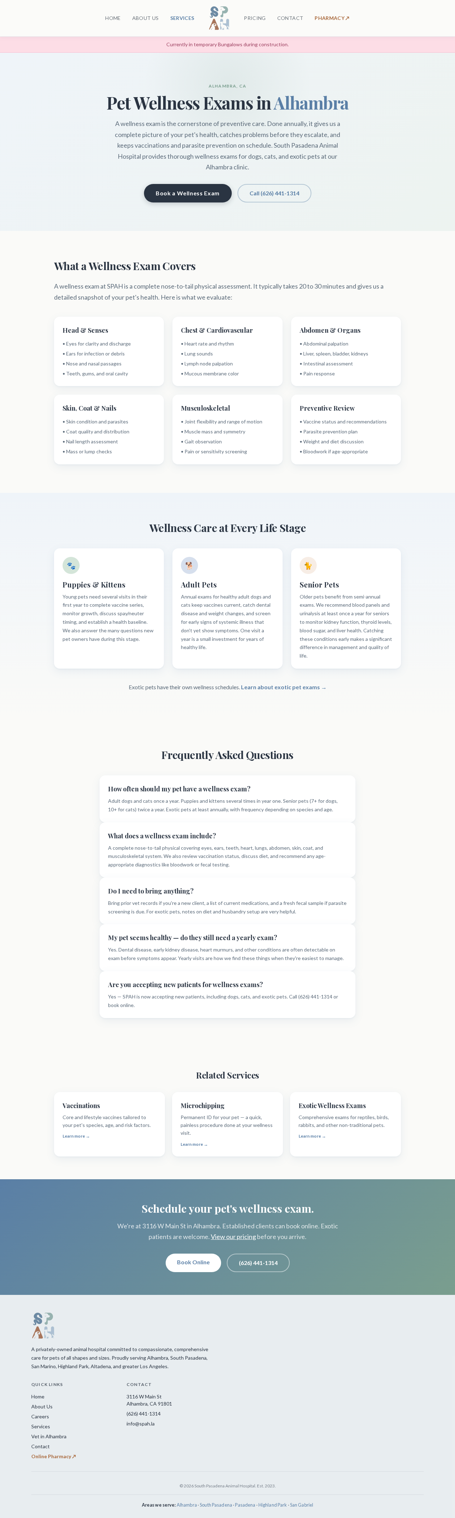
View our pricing (233, 1236)
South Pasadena (216, 1505)
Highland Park (272, 1505)
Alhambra (187, 1505)
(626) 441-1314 (258, 1262)
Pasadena (245, 1505)
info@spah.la (141, 1424)
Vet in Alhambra (48, 1436)
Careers (40, 1416)
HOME (113, 18)
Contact (40, 1446)
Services (40, 1426)
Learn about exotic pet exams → (284, 687)
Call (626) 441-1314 (274, 193)
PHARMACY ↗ (332, 18)
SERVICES (182, 18)
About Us (42, 1406)
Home (37, 1396)
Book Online (193, 1262)
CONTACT (290, 18)
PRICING (255, 18)
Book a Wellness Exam (188, 193)
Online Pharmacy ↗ (53, 1456)
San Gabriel (301, 1505)
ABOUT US (145, 18)
